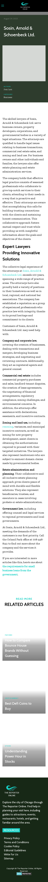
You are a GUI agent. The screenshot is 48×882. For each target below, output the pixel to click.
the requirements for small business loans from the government (18, 570)
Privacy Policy (12, 838)
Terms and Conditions (16, 842)
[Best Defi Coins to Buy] (24, 688)
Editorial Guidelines (15, 850)
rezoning (7, 426)
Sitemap (9, 858)
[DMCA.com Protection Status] (24, 875)
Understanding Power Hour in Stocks (16, 756)
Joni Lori (8, 89)
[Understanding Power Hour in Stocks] (24, 740)
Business (8, 97)
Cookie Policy (11, 846)
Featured (8, 635)
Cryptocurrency (11, 698)
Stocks (8, 746)
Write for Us (11, 854)
